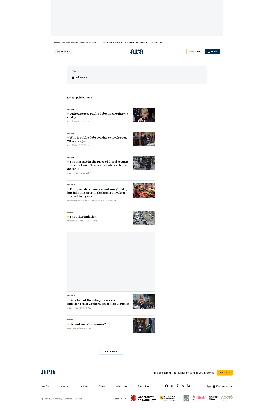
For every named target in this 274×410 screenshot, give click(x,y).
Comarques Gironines (110, 42)
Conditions (68, 398)
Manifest (45, 386)
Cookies (78, 398)
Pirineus (158, 42)
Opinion (70, 212)
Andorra (95, 42)
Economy (71, 109)
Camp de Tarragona (129, 42)
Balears (74, 42)
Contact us (143, 386)
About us (65, 386)
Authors (84, 386)
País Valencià (85, 42)
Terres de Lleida (146, 42)
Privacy (58, 398)
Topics (102, 386)
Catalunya (65, 42)
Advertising (121, 386)
